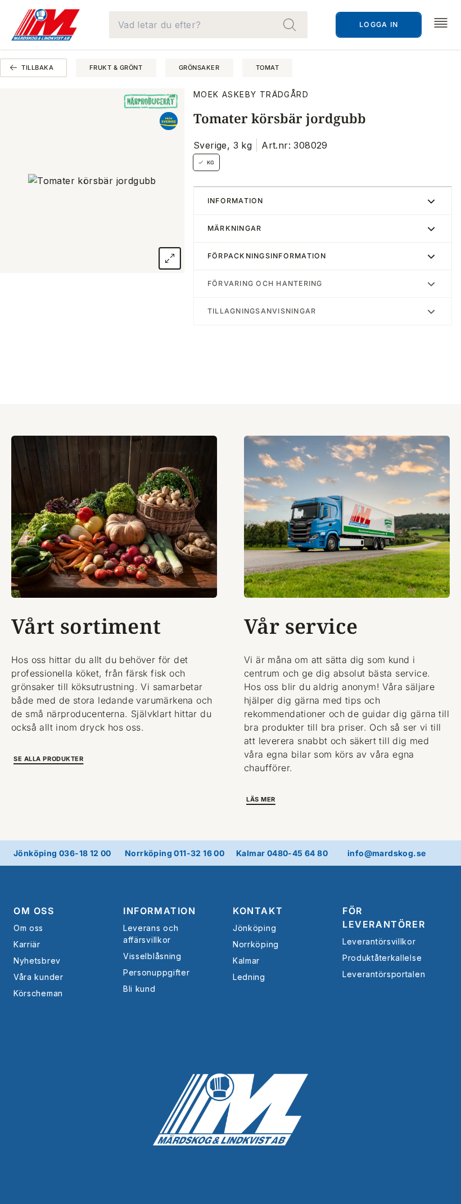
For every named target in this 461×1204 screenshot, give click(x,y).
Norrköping (256, 944)
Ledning (249, 977)
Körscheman (38, 993)
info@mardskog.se (386, 853)
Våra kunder (38, 977)
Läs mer (260, 799)
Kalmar (246, 960)
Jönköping (254, 928)
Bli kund (139, 988)
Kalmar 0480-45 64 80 (282, 853)
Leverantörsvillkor (379, 941)
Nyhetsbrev (37, 960)
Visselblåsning (152, 956)
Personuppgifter (156, 972)
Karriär (26, 944)
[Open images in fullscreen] (170, 258)
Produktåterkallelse (382, 958)
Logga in (378, 24)
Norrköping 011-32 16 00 (174, 853)
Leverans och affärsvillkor (150, 934)
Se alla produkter (48, 759)
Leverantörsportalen (383, 974)
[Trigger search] (289, 24)
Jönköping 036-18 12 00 (62, 853)
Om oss (28, 928)
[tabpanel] (92, 180)
